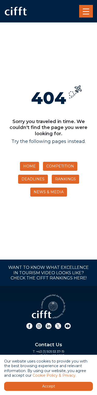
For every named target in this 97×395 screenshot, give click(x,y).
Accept (48, 386)
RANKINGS (65, 179)
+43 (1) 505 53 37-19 (50, 351)
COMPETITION (60, 166)
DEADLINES (32, 179)
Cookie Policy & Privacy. (54, 375)
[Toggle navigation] (86, 11)
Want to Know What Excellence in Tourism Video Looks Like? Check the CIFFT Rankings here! (48, 273)
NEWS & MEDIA (49, 192)
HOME (29, 166)
